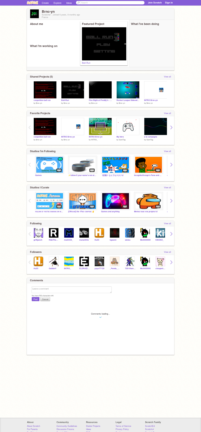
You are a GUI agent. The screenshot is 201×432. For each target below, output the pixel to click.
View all (167, 76)
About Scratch (33, 425)
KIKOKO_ (159, 240)
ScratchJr (149, 429)
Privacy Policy (122, 429)
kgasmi (113, 240)
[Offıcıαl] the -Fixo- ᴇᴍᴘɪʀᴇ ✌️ (81, 211)
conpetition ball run (42, 100)
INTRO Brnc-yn (151, 100)
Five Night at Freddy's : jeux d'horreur (100, 100)
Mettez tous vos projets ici (146, 211)
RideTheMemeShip (54, 240)
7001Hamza (130, 268)
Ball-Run (86, 62)
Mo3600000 (145, 240)
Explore (57, 2)
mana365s (84, 240)
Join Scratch (155, 2)
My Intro (120, 136)
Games (38, 175)
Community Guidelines (67, 425)
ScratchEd (150, 425)
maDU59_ (68, 240)
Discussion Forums (65, 429)
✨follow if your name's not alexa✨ (82, 175)
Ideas (69, 2)
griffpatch (38, 240)
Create (45, 2)
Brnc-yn (39, 103)
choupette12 (160, 268)
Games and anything (110, 211)
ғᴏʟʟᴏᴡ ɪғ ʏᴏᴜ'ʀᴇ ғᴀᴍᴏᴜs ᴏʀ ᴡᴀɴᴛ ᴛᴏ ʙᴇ (49, 211)
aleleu (127, 240)
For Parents (32, 429)
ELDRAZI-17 (84, 268)
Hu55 (97, 240)
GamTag (122, 139)
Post (35, 299)
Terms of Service (123, 425)
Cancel (45, 299)
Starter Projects (93, 425)
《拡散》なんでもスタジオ (112, 175)
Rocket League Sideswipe (128, 100)
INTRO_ (94, 139)
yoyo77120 (99, 268)
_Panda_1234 (115, 268)
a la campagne (150, 136)
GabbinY (52, 268)
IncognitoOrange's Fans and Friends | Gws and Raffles (148, 175)
